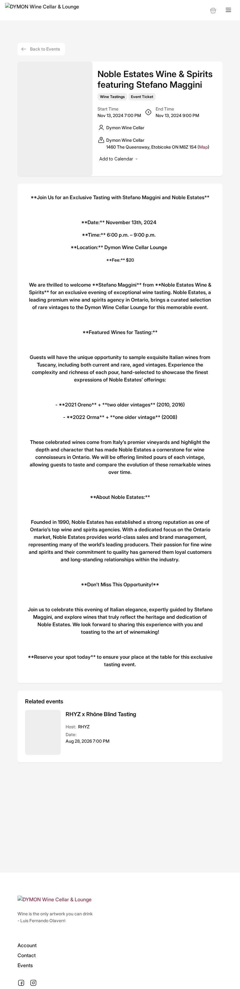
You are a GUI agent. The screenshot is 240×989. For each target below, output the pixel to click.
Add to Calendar (116, 158)
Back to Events (45, 49)
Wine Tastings (112, 97)
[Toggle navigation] (228, 10)
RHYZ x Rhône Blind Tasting (101, 714)
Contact (27, 955)
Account (27, 945)
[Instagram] (33, 983)
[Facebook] (21, 983)
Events (25, 965)
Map (203, 147)
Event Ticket (142, 97)
